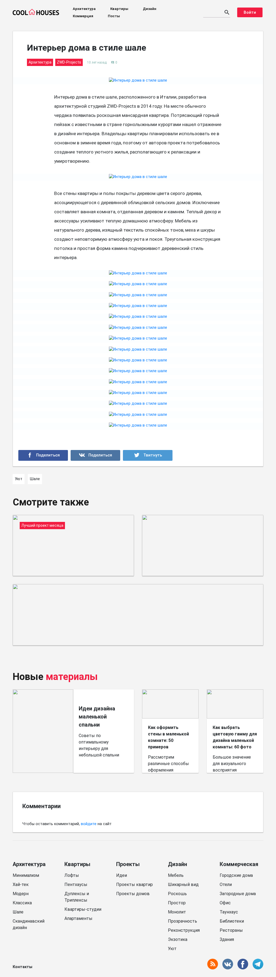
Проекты (128, 864)
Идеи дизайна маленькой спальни (97, 716)
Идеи (121, 875)
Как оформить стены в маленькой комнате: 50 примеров (168, 737)
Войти (250, 12)
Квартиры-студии (82, 909)
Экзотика (177, 939)
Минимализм (26, 875)
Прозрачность (182, 921)
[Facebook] (43, 455)
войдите (88, 824)
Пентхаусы (75, 884)
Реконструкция (184, 930)
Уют (172, 948)
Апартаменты (78, 918)
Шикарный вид (183, 884)
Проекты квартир (134, 884)
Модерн (21, 893)
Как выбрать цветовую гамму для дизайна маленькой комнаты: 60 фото (235, 737)
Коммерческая (239, 864)
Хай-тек (21, 884)
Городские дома (236, 875)
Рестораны (231, 930)
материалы (72, 676)
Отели (226, 884)
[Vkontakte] (95, 455)
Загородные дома (238, 893)
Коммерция (83, 16)
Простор (177, 902)
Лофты (71, 875)
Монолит (177, 912)
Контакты (22, 967)
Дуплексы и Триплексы (76, 897)
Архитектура (84, 9)
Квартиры (119, 9)
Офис (225, 902)
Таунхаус (229, 912)
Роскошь (177, 893)
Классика (22, 902)
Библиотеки (232, 921)
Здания (227, 939)
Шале (18, 912)
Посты (114, 16)
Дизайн (149, 9)
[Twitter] (147, 455)
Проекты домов (133, 893)
